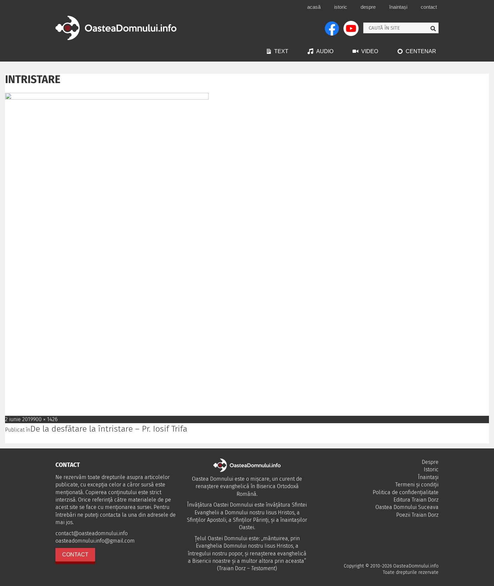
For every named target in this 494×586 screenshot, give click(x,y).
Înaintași (398, 7)
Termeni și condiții (417, 484)
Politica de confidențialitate (406, 492)
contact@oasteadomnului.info (91, 533)
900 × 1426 (45, 419)
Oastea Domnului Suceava (407, 507)
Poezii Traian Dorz (417, 515)
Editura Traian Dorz (416, 500)
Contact (429, 7)
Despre (368, 7)
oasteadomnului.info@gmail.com (95, 541)
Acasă (314, 7)
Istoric (340, 7)
